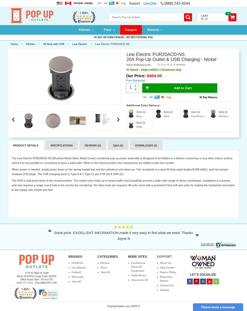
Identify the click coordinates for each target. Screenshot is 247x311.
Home (14, 44)
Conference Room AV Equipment (138, 266)
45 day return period (123, 37)
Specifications (61, 145)
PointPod (77, 263)
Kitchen (84, 29)
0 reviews (179, 64)
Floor (108, 29)
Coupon (131, 29)
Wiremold (77, 276)
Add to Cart (183, 88)
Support (134, 3)
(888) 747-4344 (25, 282)
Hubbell (76, 272)
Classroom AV (139, 279)
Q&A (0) (118, 145)
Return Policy (168, 272)
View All (76, 281)
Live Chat (150, 3)
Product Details (25, 145)
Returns (153, 29)
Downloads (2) (146, 145)
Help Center (167, 267)
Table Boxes (138, 275)
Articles (164, 290)
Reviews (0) (93, 145)
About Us (165, 263)
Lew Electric (79, 44)
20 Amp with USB (53, 44)
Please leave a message (218, 307)
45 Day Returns (208, 97)
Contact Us (166, 285)
